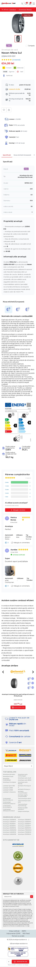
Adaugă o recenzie (19, 510)
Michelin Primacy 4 (24, 789)
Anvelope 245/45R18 (9, 832)
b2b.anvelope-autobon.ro (19, 943)
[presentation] (3, 672)
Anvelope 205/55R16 (9, 819)
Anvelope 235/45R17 (24, 819)
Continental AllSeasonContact (9, 810)
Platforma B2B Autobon (22, 808)
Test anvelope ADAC (24, 798)
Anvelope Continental (7, 779)
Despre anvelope (23, 811)
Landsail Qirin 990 (9, 785)
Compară (31, 46)
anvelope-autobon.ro (19, 939)
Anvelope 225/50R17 (24, 821)
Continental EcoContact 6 (7, 806)
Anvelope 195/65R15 (9, 824)
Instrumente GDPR (13, 933)
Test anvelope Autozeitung (22, 804)
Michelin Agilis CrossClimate (23, 795)
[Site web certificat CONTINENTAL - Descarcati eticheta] (18, 868)
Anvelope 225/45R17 (9, 821)
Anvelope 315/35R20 (24, 834)
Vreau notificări (14, 931)
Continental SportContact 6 (8, 799)
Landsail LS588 (8, 788)
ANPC (24, 931)
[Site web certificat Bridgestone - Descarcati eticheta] (18, 880)
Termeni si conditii (18, 936)
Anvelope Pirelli (8, 776)
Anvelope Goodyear (9, 782)
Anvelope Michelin (9, 774)
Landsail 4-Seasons (9, 792)
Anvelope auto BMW (24, 780)
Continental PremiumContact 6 (9, 802)
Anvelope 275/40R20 (24, 830)
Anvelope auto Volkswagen (23, 775)
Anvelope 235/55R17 (24, 824)
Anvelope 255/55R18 (9, 828)
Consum (7, 68)
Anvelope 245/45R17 (24, 826)
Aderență (18, 68)
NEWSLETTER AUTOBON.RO (13, 894)
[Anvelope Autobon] (8, 3)
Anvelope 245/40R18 (9, 834)
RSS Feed (26, 933)
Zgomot (8, 71)
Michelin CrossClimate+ (22, 792)
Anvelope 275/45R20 (24, 832)
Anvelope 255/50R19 (24, 828)
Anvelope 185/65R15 (9, 826)
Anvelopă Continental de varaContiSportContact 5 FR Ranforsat (18, 695)
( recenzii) (16, 60)
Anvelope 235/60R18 (9, 830)
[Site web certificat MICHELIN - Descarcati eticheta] (18, 845)
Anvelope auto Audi (24, 778)
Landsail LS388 (8, 790)
